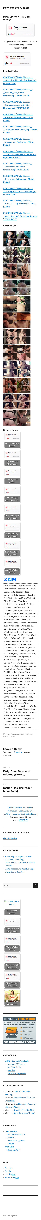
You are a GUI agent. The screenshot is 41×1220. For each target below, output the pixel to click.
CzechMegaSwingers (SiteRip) (18, 856)
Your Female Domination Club (21, 811)
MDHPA (28, 734)
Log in (8, 1171)
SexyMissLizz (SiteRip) (24, 1110)
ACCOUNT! (23, 820)
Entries (10, 1174)
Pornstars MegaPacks (17, 1073)
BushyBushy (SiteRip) (14, 872)
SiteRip (11, 1144)
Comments (12, 1177)
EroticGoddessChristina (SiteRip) (19, 869)
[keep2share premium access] (19, 1030)
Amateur (6, 736)
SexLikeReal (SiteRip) (14, 859)
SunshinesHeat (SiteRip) (24, 1113)
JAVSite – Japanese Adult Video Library (20, 814)
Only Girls (9, 1147)
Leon (8, 734)
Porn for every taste (16, 7)
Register (9, 1168)
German (13, 736)
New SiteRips (11, 1131)
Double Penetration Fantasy (20, 808)
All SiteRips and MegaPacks (17, 1061)
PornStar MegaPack (16, 1141)
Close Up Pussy (14, 1150)
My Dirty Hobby (14, 1067)
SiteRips (11, 1070)
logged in (18, 752)
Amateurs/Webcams (16, 1064)
